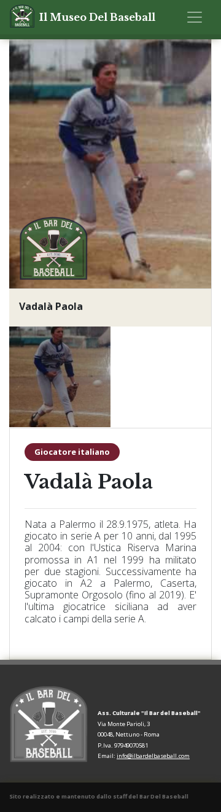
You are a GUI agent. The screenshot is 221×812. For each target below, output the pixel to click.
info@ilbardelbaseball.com (153, 756)
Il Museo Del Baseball (97, 17)
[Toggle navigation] (194, 17)
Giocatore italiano (72, 451)
